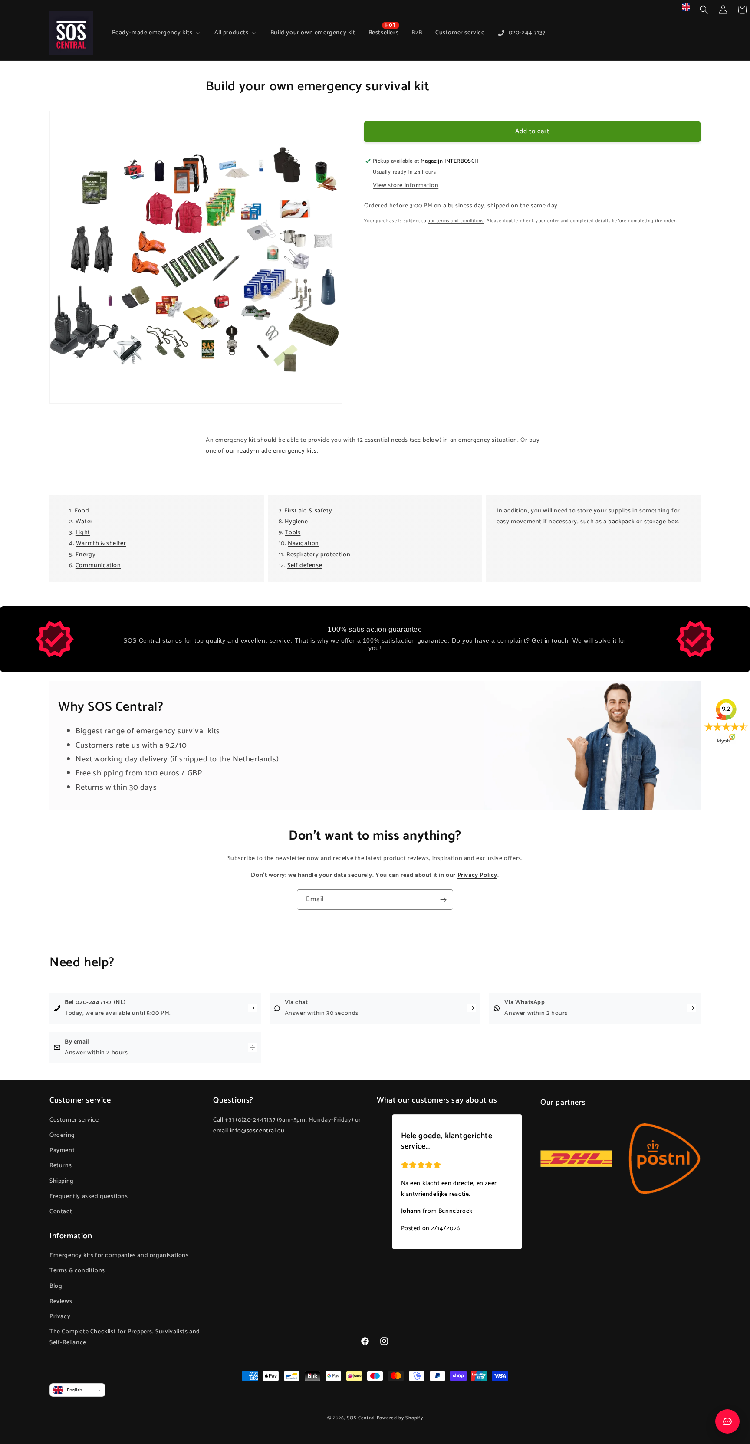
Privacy (59, 1317)
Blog (55, 1286)
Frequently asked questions (88, 1196)
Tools (292, 533)
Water (84, 522)
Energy (86, 555)
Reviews (60, 1301)
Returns (60, 1166)
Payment (62, 1150)
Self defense (304, 566)
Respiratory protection (318, 555)
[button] (704, 9)
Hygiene (296, 522)
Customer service (74, 1120)
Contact (60, 1211)
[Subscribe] (443, 899)
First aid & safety (308, 511)
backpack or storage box (643, 522)
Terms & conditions (77, 1271)
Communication (98, 566)
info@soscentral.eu (257, 1131)
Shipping (61, 1181)
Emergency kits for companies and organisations (119, 1256)
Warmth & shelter (101, 543)
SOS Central (361, 1418)
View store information (405, 185)
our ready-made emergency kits (271, 451)
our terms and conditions (456, 220)
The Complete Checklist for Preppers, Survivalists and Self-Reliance (124, 1337)
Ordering (62, 1135)
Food (82, 511)
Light (83, 533)
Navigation (303, 543)
